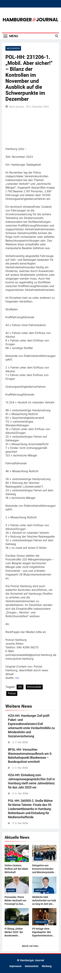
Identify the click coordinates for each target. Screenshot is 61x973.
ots (17, 677)
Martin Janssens (16, 106)
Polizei (12, 693)
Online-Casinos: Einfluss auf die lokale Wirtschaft (16, 869)
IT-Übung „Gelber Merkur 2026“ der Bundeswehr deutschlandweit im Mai (15, 935)
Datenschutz (31, 966)
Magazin (11, 858)
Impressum (15, 966)
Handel (11, 890)
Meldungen (13, 48)
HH (20, 687)
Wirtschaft (41, 890)
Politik (38, 858)
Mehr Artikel (30, 946)
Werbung (47, 966)
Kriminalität (34, 687)
